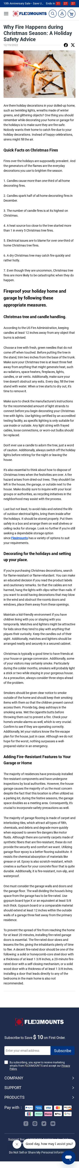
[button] (39, 1078)
